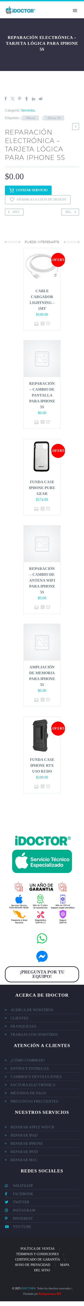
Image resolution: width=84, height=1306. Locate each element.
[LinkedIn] (33, 99)
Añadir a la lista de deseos (41, 199)
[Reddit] (40, 99)
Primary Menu (75, 10)
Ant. (16, 212)
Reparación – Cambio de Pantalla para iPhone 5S (42, 395)
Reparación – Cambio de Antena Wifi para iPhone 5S (42, 580)
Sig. (68, 212)
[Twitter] (12, 99)
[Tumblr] (26, 99)
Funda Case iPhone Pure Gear (42, 488)
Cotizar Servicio (32, 190)
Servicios (28, 110)
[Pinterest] (19, 99)
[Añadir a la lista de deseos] (48, 324)
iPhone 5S (54, 118)
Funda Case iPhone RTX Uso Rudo (42, 765)
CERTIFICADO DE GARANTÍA (37, 1259)
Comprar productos (36, 324)
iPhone (30, 118)
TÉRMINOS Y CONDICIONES (37, 1254)
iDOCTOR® (28, 1288)
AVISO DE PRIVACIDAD (32, 1265)
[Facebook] (5, 99)
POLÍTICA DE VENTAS (38, 1248)
